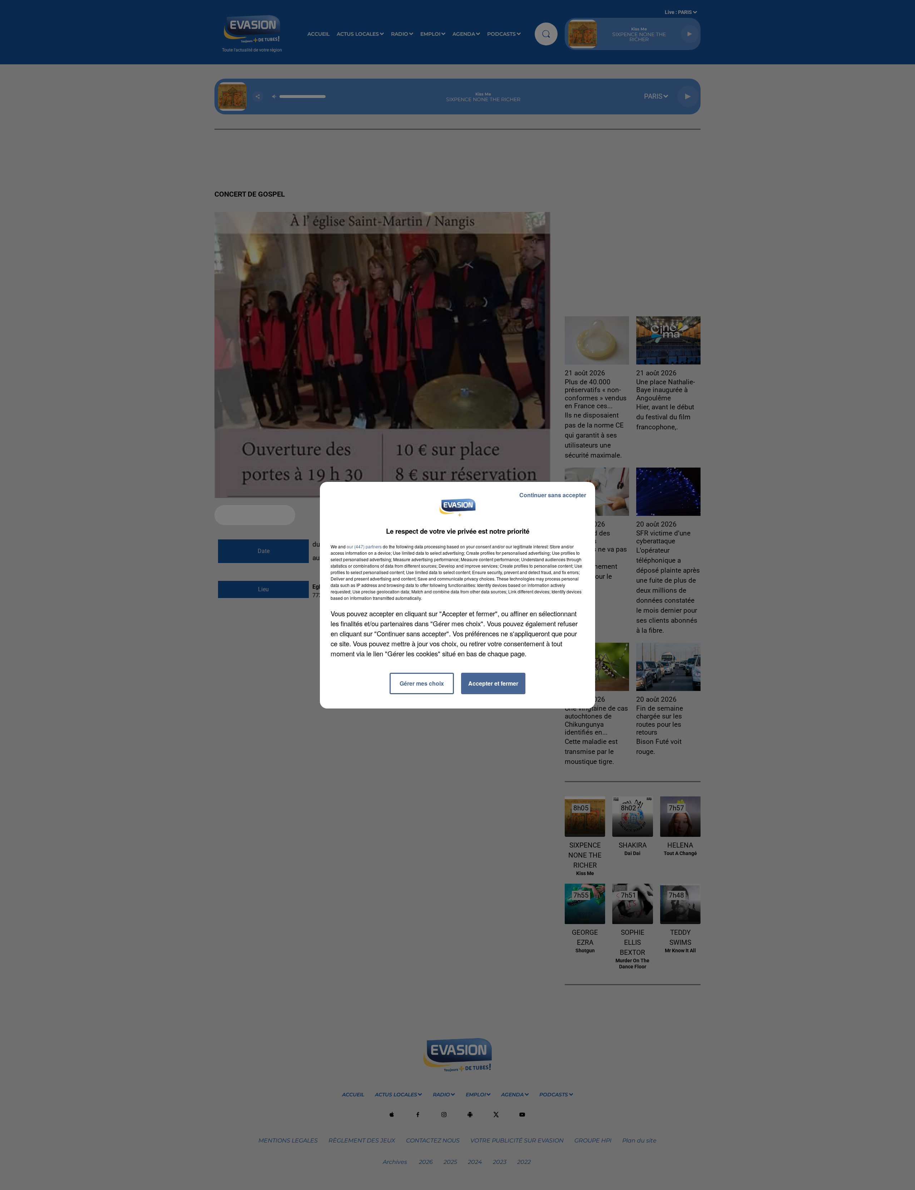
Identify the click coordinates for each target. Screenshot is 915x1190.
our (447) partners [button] (364, 546)
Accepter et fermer (493, 683)
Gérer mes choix (422, 683)
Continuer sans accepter (552, 495)
